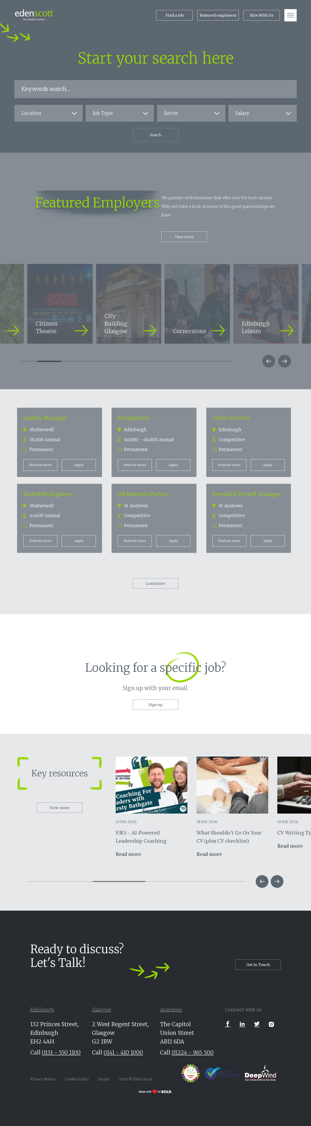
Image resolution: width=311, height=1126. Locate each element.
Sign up (156, 704)
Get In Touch (258, 964)
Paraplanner (134, 418)
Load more (155, 583)
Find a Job (175, 15)
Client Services (231, 418)
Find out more (40, 465)
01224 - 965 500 (193, 1052)
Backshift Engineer (47, 494)
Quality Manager (45, 418)
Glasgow (101, 1010)
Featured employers (218, 15)
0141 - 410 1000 (123, 1052)
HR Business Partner (143, 494)
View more (184, 236)
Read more (128, 854)
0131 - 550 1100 (61, 1052)
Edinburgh (42, 1010)
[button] (268, 361)
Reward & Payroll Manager (246, 494)
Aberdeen (171, 1010)
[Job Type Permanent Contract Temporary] (120, 113)
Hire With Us (261, 15)
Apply (79, 465)
